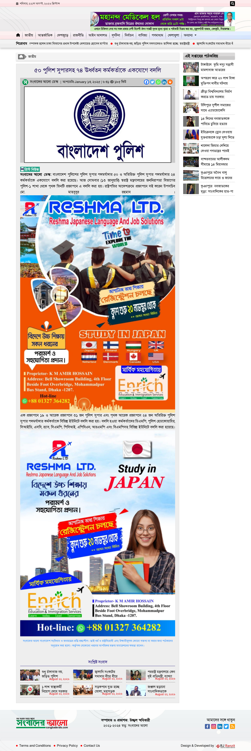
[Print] (170, 82)
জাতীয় (29, 35)
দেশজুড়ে (62, 35)
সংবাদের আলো (138, 725)
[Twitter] (152, 82)
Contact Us (92, 746)
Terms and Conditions (35, 746)
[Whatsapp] (158, 82)
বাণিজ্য (142, 35)
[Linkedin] (164, 82)
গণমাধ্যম (157, 35)
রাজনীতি (78, 35)
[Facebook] (146, 82)
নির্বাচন (129, 35)
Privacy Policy (67, 746)
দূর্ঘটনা (116, 35)
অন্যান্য (188, 35)
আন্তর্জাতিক (45, 35)
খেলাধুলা (173, 35)
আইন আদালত (97, 35)
